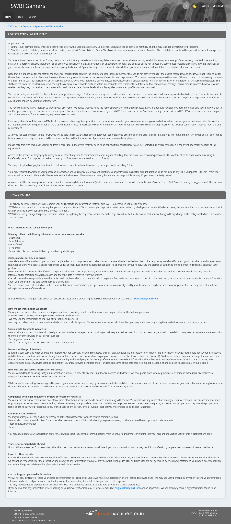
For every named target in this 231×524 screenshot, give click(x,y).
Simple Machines (37, 514)
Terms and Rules (209, 515)
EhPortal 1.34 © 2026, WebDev (204, 513)
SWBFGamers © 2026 (208, 510)
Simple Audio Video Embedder (26, 517)
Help (198, 515)
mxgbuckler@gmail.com (145, 298)
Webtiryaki (28, 510)
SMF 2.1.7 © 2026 (21, 514)
